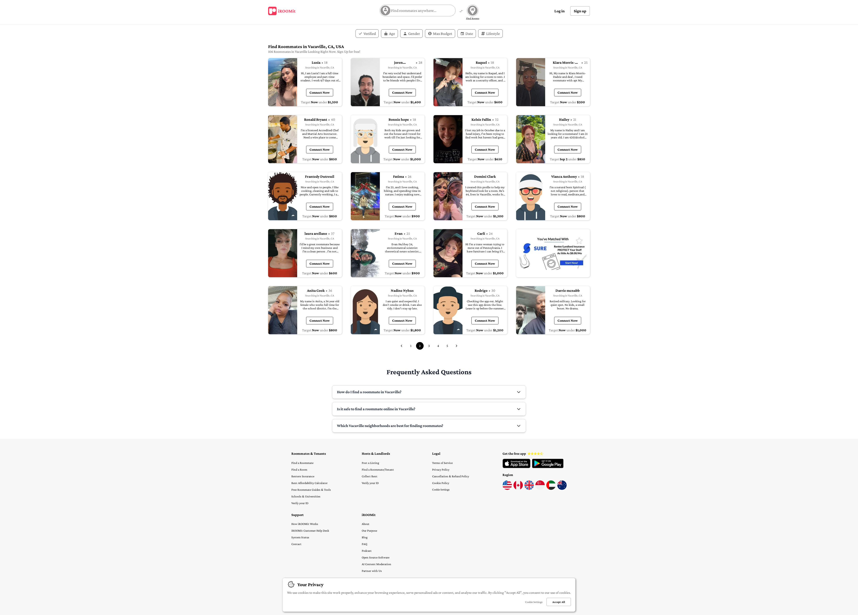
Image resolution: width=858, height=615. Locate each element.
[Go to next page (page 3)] (456, 346)
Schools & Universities (305, 496)
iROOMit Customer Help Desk (310, 530)
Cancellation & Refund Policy (450, 476)
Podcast (367, 550)
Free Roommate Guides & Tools (311, 489)
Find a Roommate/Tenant (378, 469)
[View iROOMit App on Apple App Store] (516, 467)
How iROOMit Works (304, 524)
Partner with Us (372, 571)
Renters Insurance (302, 476)
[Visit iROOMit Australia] (562, 488)
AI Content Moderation (376, 564)
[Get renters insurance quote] (553, 253)
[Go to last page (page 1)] (401, 346)
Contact (296, 544)
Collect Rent (369, 476)
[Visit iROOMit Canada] (518, 488)
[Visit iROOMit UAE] (551, 488)
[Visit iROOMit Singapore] (540, 488)
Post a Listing (370, 463)
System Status (300, 537)
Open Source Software (375, 557)
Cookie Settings (441, 489)
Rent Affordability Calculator (309, 483)
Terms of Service (442, 463)
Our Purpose (369, 530)
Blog (365, 537)
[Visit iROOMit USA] (507, 488)
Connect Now (319, 92)
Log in (559, 11)
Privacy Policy (440, 469)
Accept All (558, 602)
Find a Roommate (302, 463)
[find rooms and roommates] (461, 11)
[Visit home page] (282, 11)
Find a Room (299, 469)
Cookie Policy (440, 483)
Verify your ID (299, 503)
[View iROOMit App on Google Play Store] (548, 467)
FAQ (364, 544)
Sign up (580, 11)
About (365, 524)
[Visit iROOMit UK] (529, 488)
